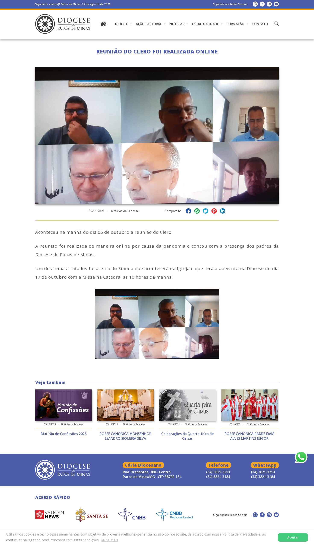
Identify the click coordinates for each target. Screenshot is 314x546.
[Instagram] (269, 3)
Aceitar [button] (293, 537)
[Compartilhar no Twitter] (205, 211)
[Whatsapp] (255, 3)
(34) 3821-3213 (263, 472)
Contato (260, 24)
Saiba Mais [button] (109, 540)
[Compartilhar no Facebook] (188, 211)
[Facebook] (262, 3)
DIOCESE (121, 24)
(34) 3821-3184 (263, 476)
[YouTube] (276, 3)
